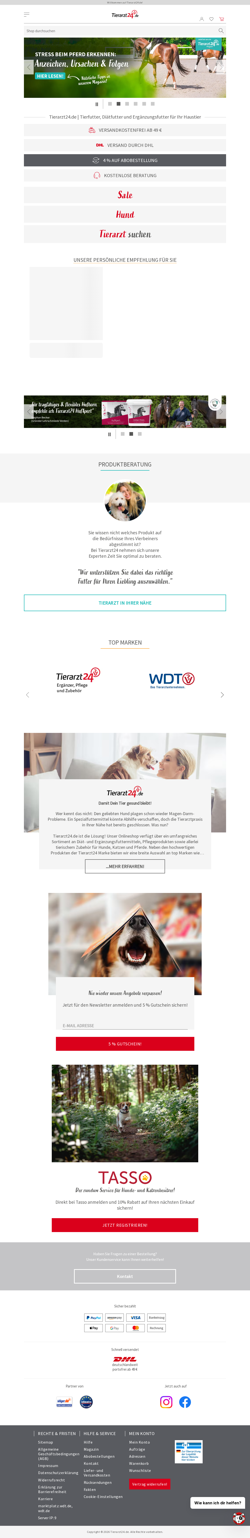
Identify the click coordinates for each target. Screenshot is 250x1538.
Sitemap (45, 1442)
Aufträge (137, 1449)
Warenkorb (139, 1463)
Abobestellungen (99, 1456)
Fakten (90, 1489)
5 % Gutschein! (125, 1044)
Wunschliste (140, 1470)
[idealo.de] (86, 1403)
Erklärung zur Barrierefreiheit (52, 1489)
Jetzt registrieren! (125, 1225)
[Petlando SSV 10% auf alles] (125, 67)
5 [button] (144, 104)
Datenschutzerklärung (58, 1472)
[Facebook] (185, 1403)
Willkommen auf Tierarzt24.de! (125, 2)
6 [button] (153, 104)
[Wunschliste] (211, 19)
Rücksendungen (98, 1482)
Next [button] (221, 67)
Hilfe (88, 1442)
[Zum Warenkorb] (221, 19)
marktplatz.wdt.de (55, 1505)
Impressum (48, 1465)
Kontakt (125, 1276)
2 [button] (118, 104)
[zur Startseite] (125, 14)
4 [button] (135, 104)
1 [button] (110, 104)
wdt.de (44, 1510)
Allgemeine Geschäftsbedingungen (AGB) (58, 1454)
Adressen (137, 1456)
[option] (125, 67)
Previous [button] (29, 67)
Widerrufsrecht (51, 1479)
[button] (97, 104)
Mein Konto (139, 1442)
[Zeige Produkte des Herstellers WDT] (171, 703)
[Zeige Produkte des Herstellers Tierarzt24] (78, 696)
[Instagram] (166, 1403)
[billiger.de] (64, 1402)
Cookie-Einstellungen (103, 1496)
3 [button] (127, 104)
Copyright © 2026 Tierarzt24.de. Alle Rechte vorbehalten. (125, 1532)
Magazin (91, 1449)
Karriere (45, 1498)
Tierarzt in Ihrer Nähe (125, 603)
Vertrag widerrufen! (149, 1484)
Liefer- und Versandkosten (97, 1472)
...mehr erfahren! (125, 866)
